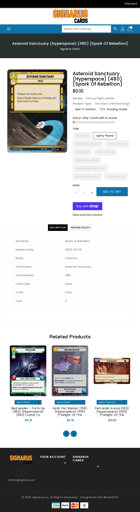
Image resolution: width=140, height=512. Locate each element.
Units (76, 185)
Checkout (131, 3)
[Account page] (123, 29)
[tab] (58, 227)
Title (76, 129)
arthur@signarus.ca (21, 480)
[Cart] (130, 29)
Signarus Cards (69, 49)
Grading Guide (117, 109)
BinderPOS (111, 497)
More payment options (87, 214)
